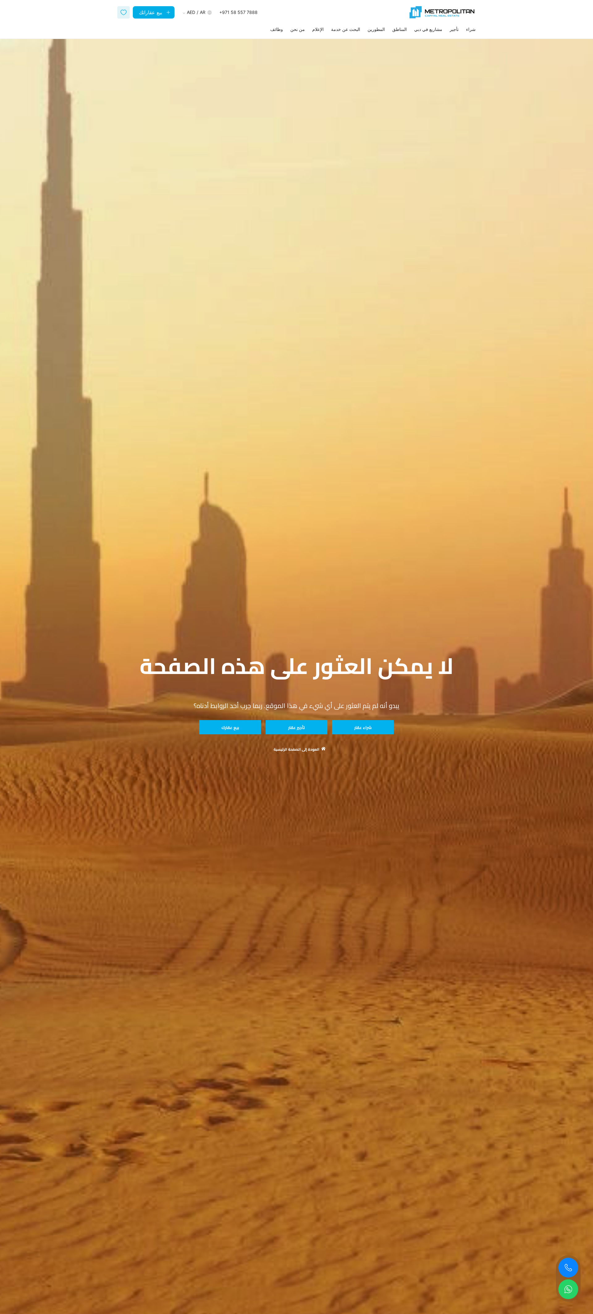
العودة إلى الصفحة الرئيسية (296, 749)
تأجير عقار (296, 727)
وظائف (276, 29)
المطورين (376, 29)
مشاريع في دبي (428, 29)
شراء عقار (363, 727)
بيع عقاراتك (150, 12)
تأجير (454, 29)
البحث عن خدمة (345, 29)
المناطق (399, 29)
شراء (471, 29)
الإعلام (318, 29)
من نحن (297, 29)
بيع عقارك (230, 727)
